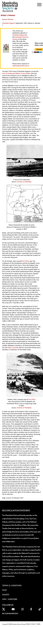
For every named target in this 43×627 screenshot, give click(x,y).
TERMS (38, 624)
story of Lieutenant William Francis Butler (16, 73)
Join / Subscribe (9, 599)
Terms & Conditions (12, 586)
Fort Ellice (25, 261)
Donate (5, 595)
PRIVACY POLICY (31, 624)
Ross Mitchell (8, 19)
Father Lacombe (12, 348)
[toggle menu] (39, 4)
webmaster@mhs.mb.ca (20, 66)
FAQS (4, 590)
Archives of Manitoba (24, 182)
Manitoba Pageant (8, 23)
